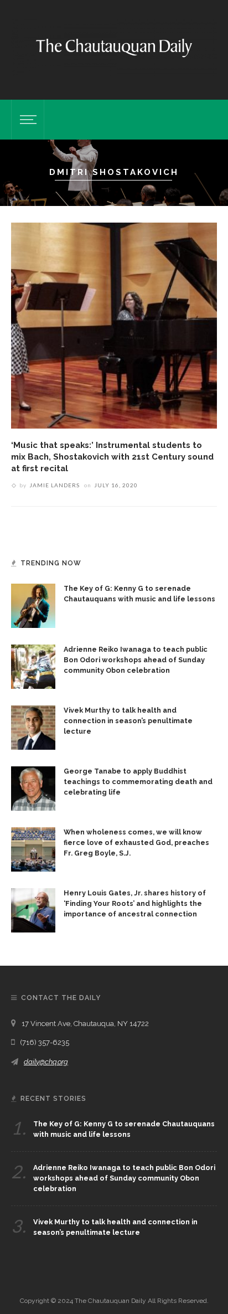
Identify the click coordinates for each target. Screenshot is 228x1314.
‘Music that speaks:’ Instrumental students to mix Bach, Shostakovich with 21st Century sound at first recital (112, 456)
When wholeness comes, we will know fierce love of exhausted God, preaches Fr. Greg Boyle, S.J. (136, 842)
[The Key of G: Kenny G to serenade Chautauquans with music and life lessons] (33, 604)
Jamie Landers (54, 485)
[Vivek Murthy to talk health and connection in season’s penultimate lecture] (33, 726)
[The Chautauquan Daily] (114, 47)
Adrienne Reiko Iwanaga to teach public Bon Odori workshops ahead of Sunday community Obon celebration (136, 659)
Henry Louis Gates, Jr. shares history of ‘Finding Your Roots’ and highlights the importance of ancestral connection (135, 903)
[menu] (26, 119)
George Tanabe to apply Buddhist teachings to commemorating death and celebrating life (138, 781)
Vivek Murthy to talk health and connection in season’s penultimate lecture (128, 720)
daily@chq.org (46, 1062)
